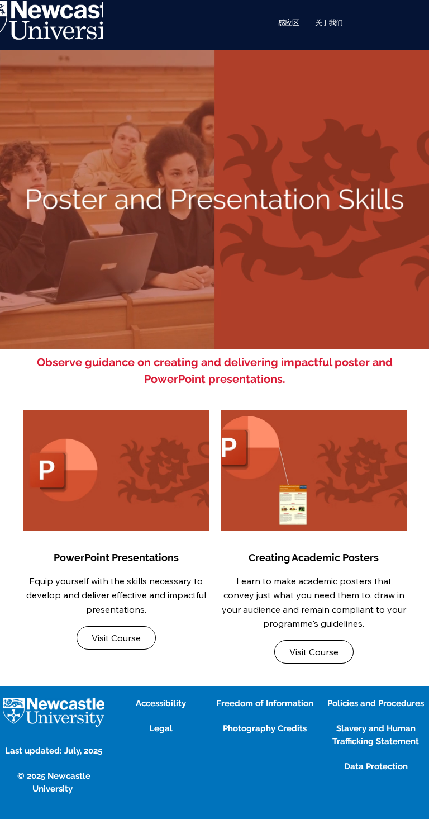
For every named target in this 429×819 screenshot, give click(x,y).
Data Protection (376, 766)
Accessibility (161, 703)
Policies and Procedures (375, 703)
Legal (161, 728)
